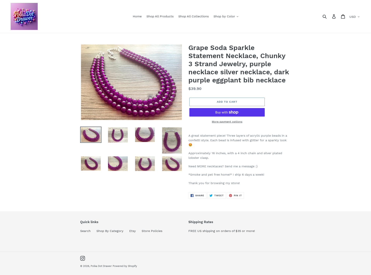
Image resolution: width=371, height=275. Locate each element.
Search (85, 231)
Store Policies (152, 231)
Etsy (132, 231)
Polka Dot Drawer (101, 266)
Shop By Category (109, 231)
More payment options (227, 121)
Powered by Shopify (125, 266)
